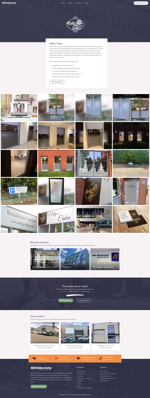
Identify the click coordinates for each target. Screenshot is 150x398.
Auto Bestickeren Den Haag (107, 378)
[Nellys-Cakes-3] (19, 219)
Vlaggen (79, 385)
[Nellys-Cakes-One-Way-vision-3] (56, 107)
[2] (131, 219)
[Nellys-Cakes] (56, 219)
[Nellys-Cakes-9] (131, 163)
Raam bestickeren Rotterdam (108, 373)
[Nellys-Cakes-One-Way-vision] (131, 107)
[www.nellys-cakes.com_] (19, 107)
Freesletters (80, 380)
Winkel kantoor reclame (83, 378)
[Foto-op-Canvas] (93, 219)
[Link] (9, 3)
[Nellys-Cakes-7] (56, 191)
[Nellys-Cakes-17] (19, 135)
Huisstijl (79, 383)
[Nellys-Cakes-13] (131, 135)
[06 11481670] (57, 358)
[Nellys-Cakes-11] (56, 163)
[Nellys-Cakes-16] (56, 135)
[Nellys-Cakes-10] (93, 163)
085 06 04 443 (64, 291)
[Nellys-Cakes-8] (19, 191)
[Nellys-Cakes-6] (131, 191)
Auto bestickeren (105, 380)
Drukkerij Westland (105, 376)
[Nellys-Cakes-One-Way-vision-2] (93, 107)
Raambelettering (81, 373)
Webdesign (80, 376)
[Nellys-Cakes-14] (93, 135)
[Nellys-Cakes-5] (93, 191)
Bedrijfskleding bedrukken (84, 388)
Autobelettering (81, 371)
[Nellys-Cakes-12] (19, 163)
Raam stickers (104, 371)
